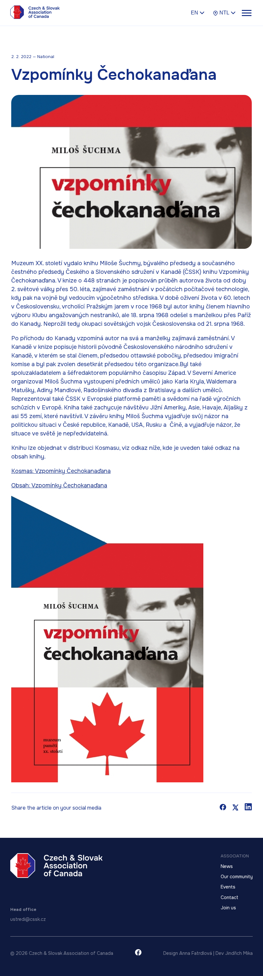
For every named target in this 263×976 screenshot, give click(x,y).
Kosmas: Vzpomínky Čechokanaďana (61, 471)
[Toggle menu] (246, 12)
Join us (228, 908)
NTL (224, 12)
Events (228, 887)
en (194, 12)
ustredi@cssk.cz (28, 919)
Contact (229, 897)
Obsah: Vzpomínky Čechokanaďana (59, 485)
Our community (237, 876)
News (227, 866)
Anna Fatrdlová (195, 953)
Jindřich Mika (239, 953)
